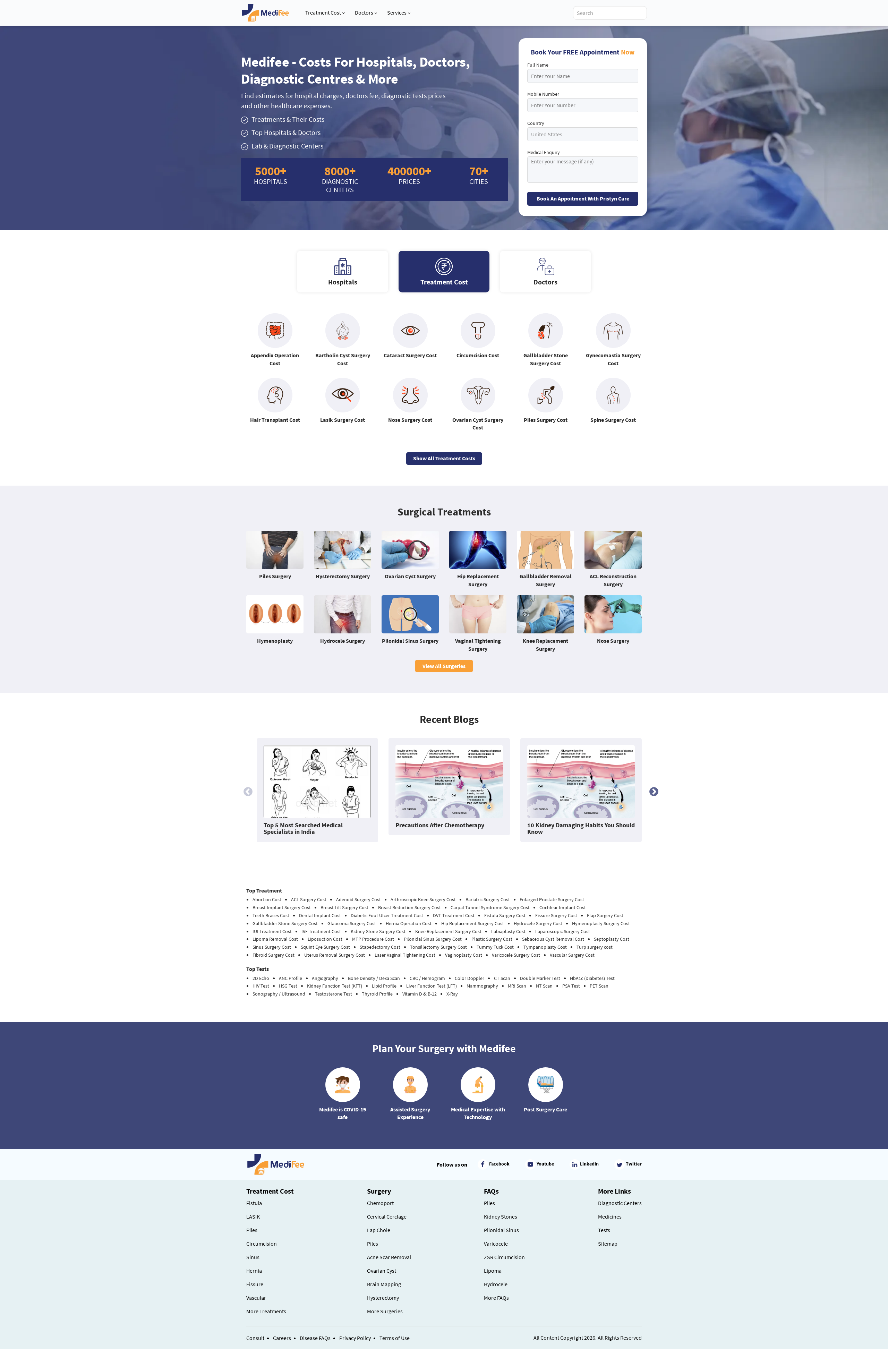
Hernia (254, 1270)
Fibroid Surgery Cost (273, 955)
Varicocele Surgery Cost (516, 955)
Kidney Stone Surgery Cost (378, 931)
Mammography (482, 986)
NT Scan (544, 986)
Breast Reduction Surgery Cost (409, 907)
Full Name (537, 64)
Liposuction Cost (325, 939)
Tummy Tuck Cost (495, 947)
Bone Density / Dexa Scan (374, 978)
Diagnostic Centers (620, 1202)
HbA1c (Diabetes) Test (592, 978)
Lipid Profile (384, 986)
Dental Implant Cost (320, 915)
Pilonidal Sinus (501, 1230)
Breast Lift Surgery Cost (344, 907)
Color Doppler (469, 978)
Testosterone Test (333, 994)
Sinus (252, 1257)
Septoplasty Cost (611, 939)
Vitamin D (412, 994)
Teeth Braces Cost (271, 915)
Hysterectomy (383, 1297)
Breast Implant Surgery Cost (282, 907)
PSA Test (571, 986)
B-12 (432, 994)
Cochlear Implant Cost (562, 907)
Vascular (256, 1297)
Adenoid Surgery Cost (358, 899)
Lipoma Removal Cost (275, 939)
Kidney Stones (500, 1216)
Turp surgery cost (595, 947)
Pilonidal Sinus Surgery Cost (433, 939)
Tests (604, 1230)
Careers (282, 1337)
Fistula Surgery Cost (505, 915)
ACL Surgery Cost (308, 899)
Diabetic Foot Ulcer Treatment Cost (387, 915)
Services (397, 12)
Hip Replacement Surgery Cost (472, 923)
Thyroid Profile (377, 994)
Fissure (254, 1284)
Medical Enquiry (543, 152)
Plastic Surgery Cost (491, 939)
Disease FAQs (315, 1337)
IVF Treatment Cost (321, 931)
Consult (255, 1337)
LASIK (253, 1216)
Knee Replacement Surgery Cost (448, 931)
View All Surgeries (444, 666)
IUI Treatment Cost (272, 931)
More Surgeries (385, 1311)
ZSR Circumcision (504, 1257)
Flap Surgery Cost (605, 915)
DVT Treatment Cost (454, 915)
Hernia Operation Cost (409, 923)
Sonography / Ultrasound (279, 994)
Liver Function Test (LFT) (431, 986)
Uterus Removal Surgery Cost (334, 955)
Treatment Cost (323, 12)
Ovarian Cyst (381, 1270)
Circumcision (261, 1243)
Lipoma (493, 1270)
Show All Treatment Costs (444, 458)
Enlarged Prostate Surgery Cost (552, 899)
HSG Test (288, 986)
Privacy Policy (355, 1337)
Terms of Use (394, 1337)
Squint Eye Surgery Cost (325, 947)
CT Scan (502, 978)
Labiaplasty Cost (508, 931)
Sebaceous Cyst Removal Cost (553, 939)
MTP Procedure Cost (373, 939)
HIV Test (261, 986)
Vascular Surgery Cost (572, 955)
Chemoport (380, 1202)
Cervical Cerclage (387, 1216)
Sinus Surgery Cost (272, 947)
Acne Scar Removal (389, 1257)
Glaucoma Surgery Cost (351, 923)
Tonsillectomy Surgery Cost (438, 947)
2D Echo (261, 978)
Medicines (610, 1216)
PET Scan (599, 986)
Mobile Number (543, 94)
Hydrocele (495, 1284)
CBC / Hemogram (427, 978)
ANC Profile (290, 978)
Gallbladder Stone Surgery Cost (285, 923)
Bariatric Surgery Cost (488, 899)
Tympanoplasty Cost (545, 947)
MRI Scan (517, 986)
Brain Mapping (384, 1284)
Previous (246, 790)
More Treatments (266, 1311)
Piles (251, 1230)
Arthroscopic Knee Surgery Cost (423, 899)
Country (535, 123)
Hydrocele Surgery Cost (538, 923)
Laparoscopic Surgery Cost (562, 931)
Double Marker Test (540, 978)
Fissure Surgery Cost (556, 915)
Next (652, 790)
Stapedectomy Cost (380, 947)
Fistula (254, 1202)
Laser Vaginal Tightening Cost (405, 955)
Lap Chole (378, 1230)
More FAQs (496, 1297)
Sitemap (607, 1243)
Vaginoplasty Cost (463, 955)
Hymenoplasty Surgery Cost (601, 923)
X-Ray (452, 994)
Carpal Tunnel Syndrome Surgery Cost (490, 907)
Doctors (364, 12)
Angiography (325, 978)
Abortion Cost (267, 899)
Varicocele (496, 1243)
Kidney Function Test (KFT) (334, 986)
